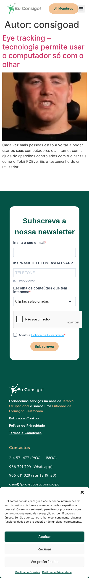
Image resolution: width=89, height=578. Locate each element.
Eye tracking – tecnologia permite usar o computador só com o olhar (43, 51)
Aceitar (44, 536)
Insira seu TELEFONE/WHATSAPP (43, 263)
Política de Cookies (27, 572)
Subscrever (44, 346)
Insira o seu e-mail (28, 243)
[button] (82, 492)
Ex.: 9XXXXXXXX (24, 281)
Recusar (44, 549)
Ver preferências (44, 562)
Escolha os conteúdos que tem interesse (40, 290)
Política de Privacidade (57, 572)
